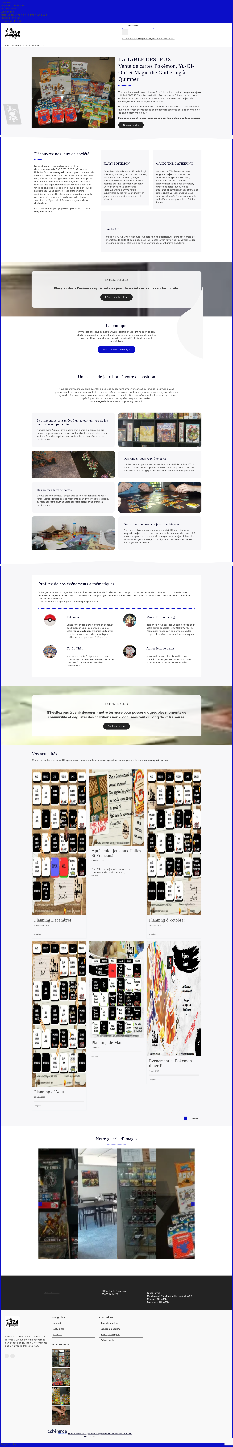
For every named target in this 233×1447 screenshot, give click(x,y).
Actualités (58, 1328)
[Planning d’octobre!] (174, 842)
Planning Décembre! (52, 920)
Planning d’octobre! (167, 920)
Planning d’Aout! (50, 1091)
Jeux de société (109, 1323)
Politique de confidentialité (119, 1433)
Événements (107, 1340)
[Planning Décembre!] (59, 842)
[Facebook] (7, 1356)
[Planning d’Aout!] (59, 1014)
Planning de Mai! (107, 1042)
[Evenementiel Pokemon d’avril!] (174, 998)
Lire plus (37, 934)
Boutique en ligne (110, 1334)
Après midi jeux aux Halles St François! (116, 853)
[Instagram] (12, 1356)
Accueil (57, 1323)
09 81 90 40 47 (9, 2)
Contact (57, 1334)
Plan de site (89, 1436)
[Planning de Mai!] (116, 989)
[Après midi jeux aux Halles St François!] (116, 807)
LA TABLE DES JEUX (77, 1433)
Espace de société (111, 1328)
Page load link (8, 1444)
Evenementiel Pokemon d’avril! (170, 1063)
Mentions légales (96, 1433)
